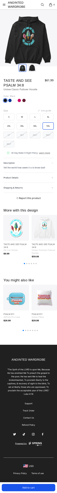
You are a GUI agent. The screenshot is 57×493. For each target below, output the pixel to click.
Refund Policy (28, 425)
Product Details (11, 177)
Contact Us (28, 417)
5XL (48, 125)
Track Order (28, 410)
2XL (9, 125)
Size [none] (6, 110)
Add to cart (28, 487)
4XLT (9, 144)
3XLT (48, 135)
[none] (44, 110)
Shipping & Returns (13, 187)
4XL (35, 125)
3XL (22, 125)
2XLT (35, 135)
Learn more (44, 152)
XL (48, 116)
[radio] (9, 117)
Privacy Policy (20, 473)
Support (28, 403)
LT (9, 135)
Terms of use (37, 473)
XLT (22, 135)
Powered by (21, 443)
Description (9, 163)
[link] (16, 227)
